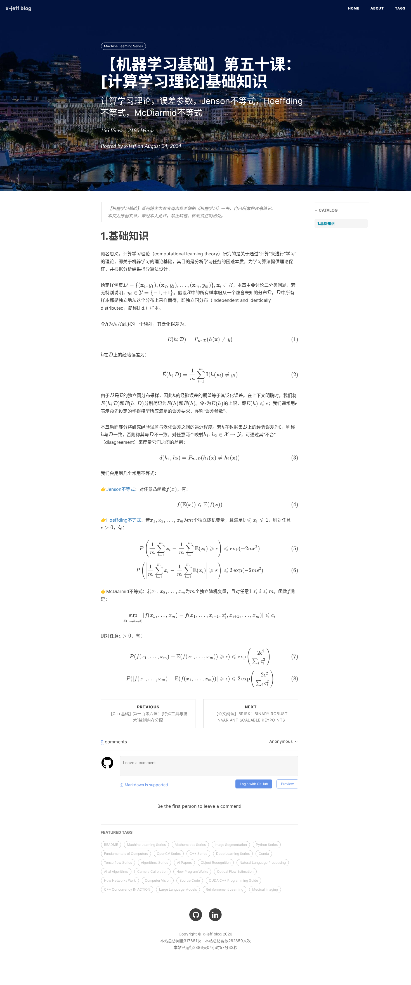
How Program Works (192, 871)
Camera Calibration (152, 871)
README (111, 844)
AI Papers (184, 862)
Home (353, 8)
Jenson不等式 (120, 489)
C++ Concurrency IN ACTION (127, 889)
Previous (148, 713)
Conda (264, 853)
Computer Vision (158, 880)
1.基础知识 (326, 223)
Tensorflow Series (118, 862)
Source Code (189, 880)
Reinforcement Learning (224, 889)
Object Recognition (216, 862)
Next (251, 713)
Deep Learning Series (233, 853)
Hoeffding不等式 (123, 520)
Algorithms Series (154, 862)
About (377, 8)
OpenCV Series (169, 853)
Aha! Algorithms (116, 871)
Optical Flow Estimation (235, 871)
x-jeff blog (19, 8)
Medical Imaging (265, 889)
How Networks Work (120, 880)
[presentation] (178, 285)
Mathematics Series (190, 844)
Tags (400, 8)
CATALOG (328, 210)
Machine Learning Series (123, 46)
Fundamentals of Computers (126, 853)
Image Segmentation (231, 844)
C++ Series (198, 853)
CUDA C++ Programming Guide (233, 880)
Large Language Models (178, 889)
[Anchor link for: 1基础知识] (93, 236)
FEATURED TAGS (117, 832)
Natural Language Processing (263, 862)
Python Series (267, 844)
